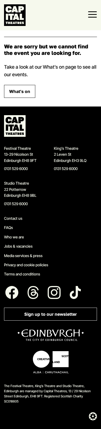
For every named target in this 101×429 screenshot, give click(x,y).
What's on (19, 91)
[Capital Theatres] (15, 15)
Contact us (13, 218)
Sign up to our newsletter (50, 314)
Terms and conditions (22, 274)
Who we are (14, 237)
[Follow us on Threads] (33, 292)
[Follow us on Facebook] (12, 292)
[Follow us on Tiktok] (75, 292)
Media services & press (23, 255)
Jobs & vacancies (18, 246)
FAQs (8, 227)
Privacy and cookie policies (26, 264)
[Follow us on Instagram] (54, 292)
